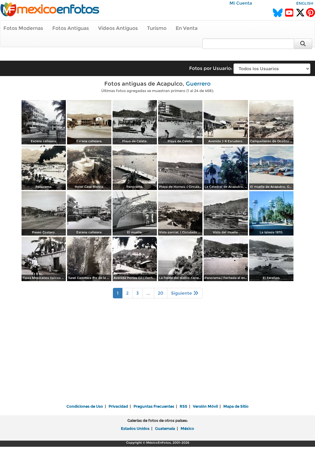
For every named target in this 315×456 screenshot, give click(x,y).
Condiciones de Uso (84, 406)
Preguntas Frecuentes (154, 406)
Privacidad (118, 406)
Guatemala (165, 428)
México (187, 428)
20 (160, 293)
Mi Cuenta (240, 3)
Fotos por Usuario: (210, 68)
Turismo (156, 28)
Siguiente (182, 293)
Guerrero (198, 83)
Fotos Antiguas (70, 28)
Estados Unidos (135, 428)
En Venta (186, 28)
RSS (183, 406)
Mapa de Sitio (236, 406)
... (148, 293)
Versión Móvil (205, 406)
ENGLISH (304, 3)
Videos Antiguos (118, 28)
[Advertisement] (157, 355)
